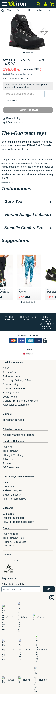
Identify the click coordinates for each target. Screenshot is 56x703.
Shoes (20, 10)
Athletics (8, 459)
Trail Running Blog (13, 538)
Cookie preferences (14, 388)
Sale (5, 482)
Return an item (11, 376)
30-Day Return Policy (28, 318)
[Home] (2, 10)
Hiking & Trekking (13, 455)
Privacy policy (11, 392)
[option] (28, 32)
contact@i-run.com (14, 419)
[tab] (28, 202)
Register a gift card (14, 517)
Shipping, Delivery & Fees (18, 380)
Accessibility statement (16, 404)
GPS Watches (11, 467)
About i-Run (10, 372)
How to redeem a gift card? (18, 521)
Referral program (12, 490)
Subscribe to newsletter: (13, 584)
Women (10, 10)
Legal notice (10, 396)
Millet (39, 10)
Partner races (10, 560)
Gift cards (8, 513)
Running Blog (10, 533)
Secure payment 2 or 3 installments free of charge (46, 323)
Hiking (30, 10)
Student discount (12, 494)
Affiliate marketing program (18, 434)
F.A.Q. (6, 368)
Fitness (7, 463)
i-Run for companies (14, 498)
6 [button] (36, 304)
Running (7, 446)
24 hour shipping (9, 318)
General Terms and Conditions (20, 400)
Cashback (8, 486)
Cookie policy (10, 384)
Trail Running (10, 451)
